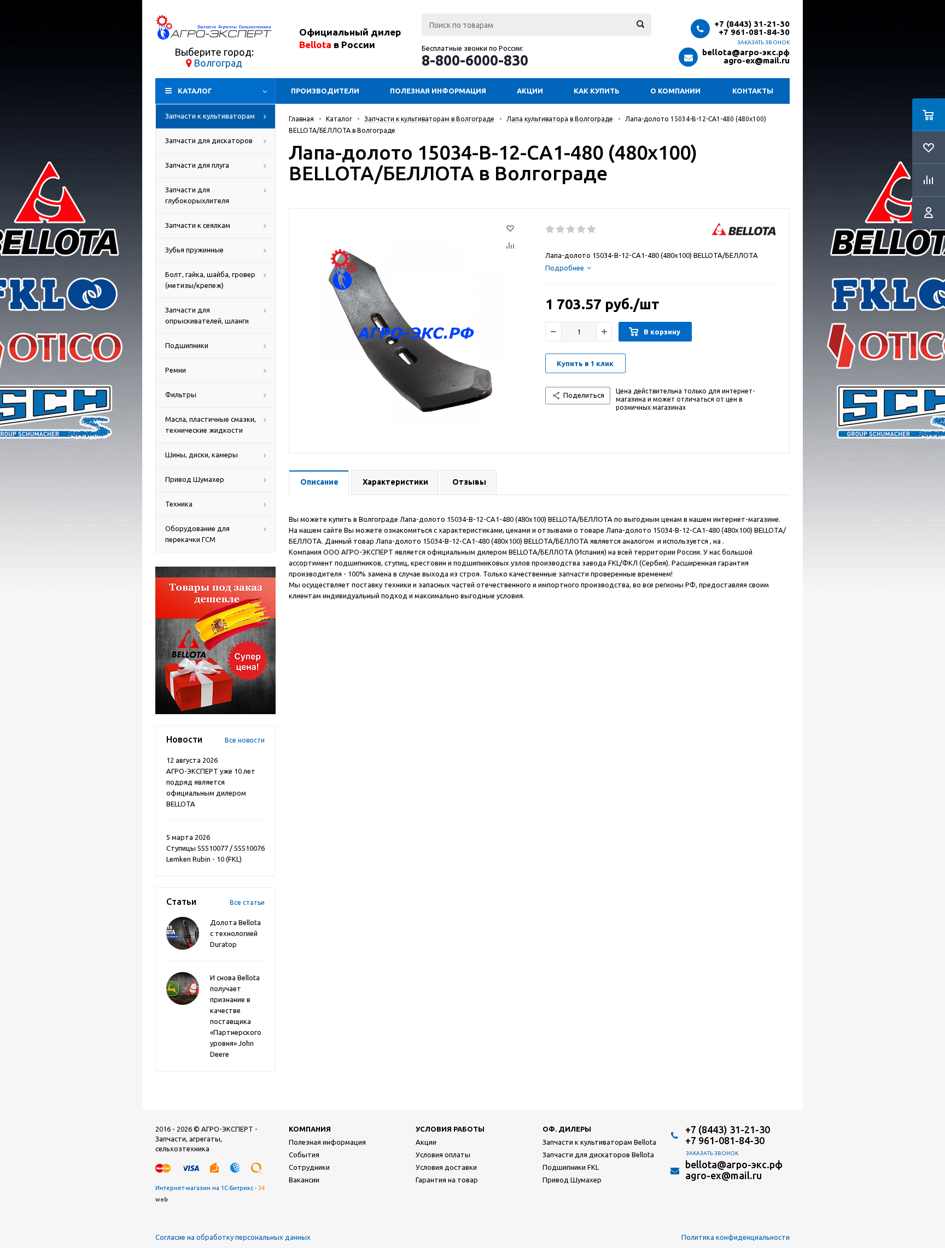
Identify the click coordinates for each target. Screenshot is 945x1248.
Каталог (195, 91)
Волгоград (218, 62)
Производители (325, 91)
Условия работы (450, 1129)
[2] (561, 229)
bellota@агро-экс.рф (746, 52)
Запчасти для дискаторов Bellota (598, 1154)
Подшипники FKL (570, 1167)
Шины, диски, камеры (201, 454)
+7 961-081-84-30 (754, 32)
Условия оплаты (443, 1154)
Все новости (245, 740)
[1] (550, 229)
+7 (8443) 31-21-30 (752, 24)
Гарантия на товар (447, 1180)
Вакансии (304, 1180)
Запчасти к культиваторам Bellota (599, 1142)
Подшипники (186, 345)
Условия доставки (446, 1167)
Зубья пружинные (194, 250)
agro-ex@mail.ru (757, 60)
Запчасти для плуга (197, 165)
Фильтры (180, 394)
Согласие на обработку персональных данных (233, 1237)
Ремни (175, 370)
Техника (178, 504)
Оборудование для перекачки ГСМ (197, 534)
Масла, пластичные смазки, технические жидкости (210, 424)
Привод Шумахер (194, 479)
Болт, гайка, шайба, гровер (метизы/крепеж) (210, 279)
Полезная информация (438, 91)
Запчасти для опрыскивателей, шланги (207, 315)
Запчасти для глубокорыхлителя (197, 195)
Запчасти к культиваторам (210, 116)
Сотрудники (309, 1167)
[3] (571, 229)
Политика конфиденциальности (735, 1237)
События (304, 1154)
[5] (592, 229)
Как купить (597, 91)
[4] (581, 229)
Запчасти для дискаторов (209, 140)
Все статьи (247, 902)
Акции (530, 91)
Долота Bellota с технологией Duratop (235, 933)
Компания (310, 1129)
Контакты (752, 91)
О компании (675, 91)
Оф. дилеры (566, 1129)
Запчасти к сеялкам (197, 225)
